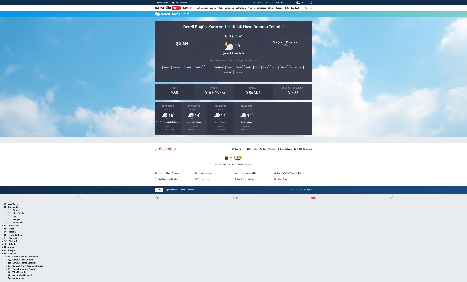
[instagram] (235, 198)
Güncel (213, 8)
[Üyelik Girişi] (310, 2)
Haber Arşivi (282, 179)
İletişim (11, 250)
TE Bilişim (308, 190)
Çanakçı (198, 67)
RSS (160, 190)
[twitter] (158, 198)
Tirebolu (227, 72)
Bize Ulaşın (163, 2)
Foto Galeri (13, 225)
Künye (11, 247)
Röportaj (12, 238)
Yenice (251, 8)
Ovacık (278, 8)
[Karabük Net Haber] (173, 8)
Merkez (274, 67)
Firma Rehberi (15, 235)
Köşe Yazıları (239, 149)
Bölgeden (229, 8)
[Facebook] (157, 149)
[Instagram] (166, 149)
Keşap (265, 67)
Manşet (16, 219)
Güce (257, 67)
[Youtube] (170, 149)
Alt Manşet (202, 8)
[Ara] (306, 8)
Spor (220, 8)
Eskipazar (261, 8)
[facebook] (80, 198)
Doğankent (218, 67)
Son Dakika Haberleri (245, 179)
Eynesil (239, 67)
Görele (248, 67)
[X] (161, 149)
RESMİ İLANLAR (291, 8)
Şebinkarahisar (296, 67)
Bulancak (176, 67)
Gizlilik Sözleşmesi (304, 149)
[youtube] (313, 198)
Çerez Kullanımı (286, 149)
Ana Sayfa (13, 204)
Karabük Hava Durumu (207, 173)
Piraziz (284, 67)
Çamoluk (187, 67)
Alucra (166, 67)
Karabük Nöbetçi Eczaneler (169, 173)
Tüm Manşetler (204, 179)
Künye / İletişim (181, 2)
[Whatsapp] (175, 149)
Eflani (270, 8)
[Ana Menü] (311, 8)
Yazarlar (12, 232)
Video (11, 229)
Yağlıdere (238, 72)
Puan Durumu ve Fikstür (167, 179)
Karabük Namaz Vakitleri (248, 173)
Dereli (207, 67)
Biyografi (12, 241)
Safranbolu (241, 8)
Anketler (12, 244)
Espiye (229, 67)
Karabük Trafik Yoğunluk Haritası (290, 173)
